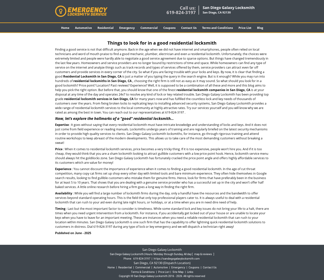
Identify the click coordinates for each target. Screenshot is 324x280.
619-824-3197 (181, 12)
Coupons (169, 28)
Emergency (127, 28)
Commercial (149, 28)
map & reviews (203, 254)
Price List (244, 28)
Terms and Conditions (217, 28)
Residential (106, 28)
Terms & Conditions (143, 271)
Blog (260, 28)
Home (65, 28)
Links (190, 271)
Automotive (83, 28)
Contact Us (188, 28)
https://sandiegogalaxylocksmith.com (177, 258)
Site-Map (178, 271)
